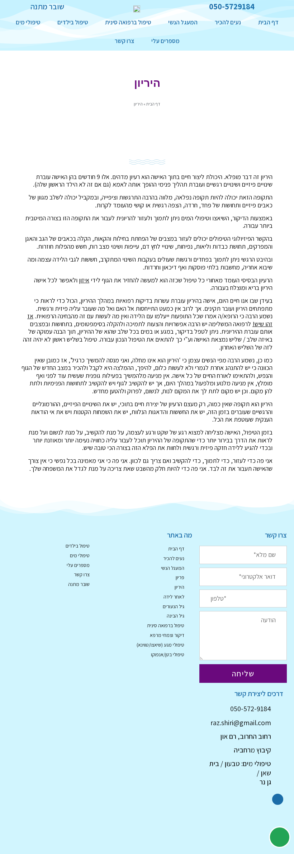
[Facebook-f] (277, 799)
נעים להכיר (228, 22)
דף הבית (268, 22)
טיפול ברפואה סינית (128, 22)
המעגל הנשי (183, 22)
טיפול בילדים (72, 22)
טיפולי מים (28, 22)
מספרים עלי (165, 41)
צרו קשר (124, 41)
